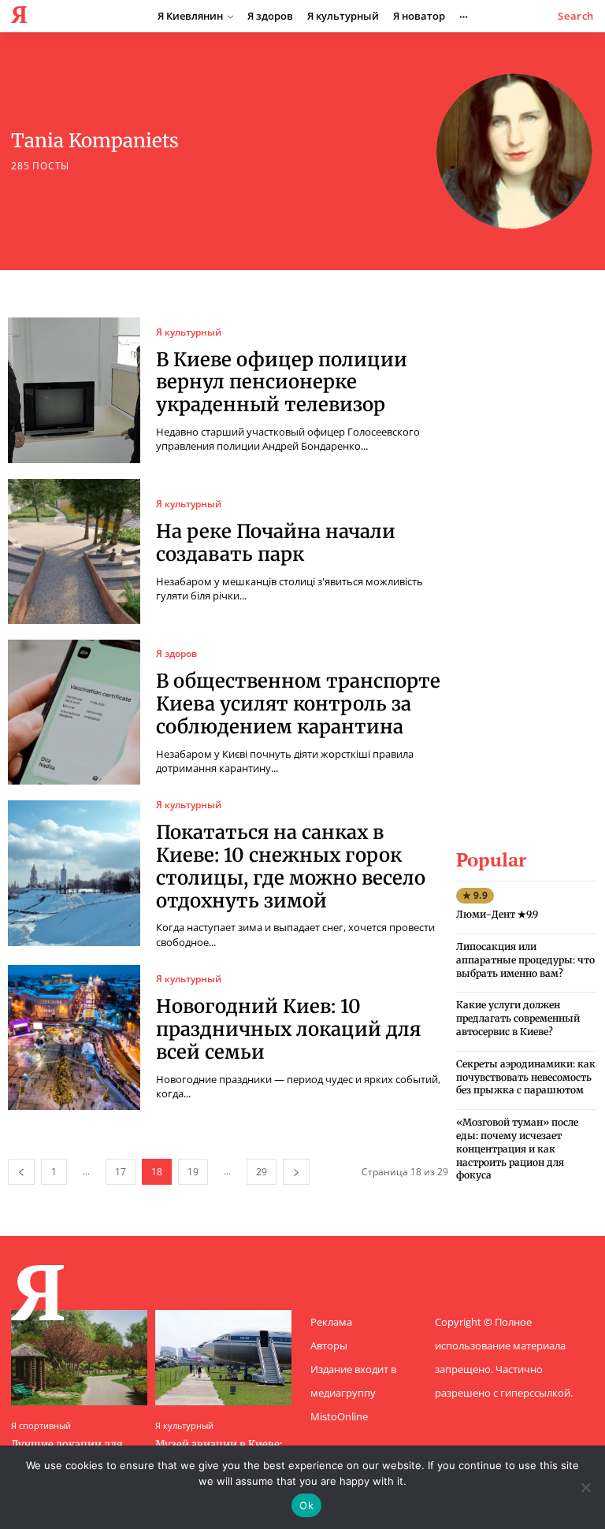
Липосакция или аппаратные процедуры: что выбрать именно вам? (525, 960)
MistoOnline (339, 1416)
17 (120, 1171)
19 (193, 1171)
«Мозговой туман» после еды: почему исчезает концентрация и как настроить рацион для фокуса (517, 1148)
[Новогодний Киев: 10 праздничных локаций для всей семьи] (74, 1037)
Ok (306, 1505)
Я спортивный (41, 1425)
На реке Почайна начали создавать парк (275, 542)
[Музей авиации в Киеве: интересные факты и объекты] (223, 1357)
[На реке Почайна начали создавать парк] (74, 551)
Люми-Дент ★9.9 (497, 914)
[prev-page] (21, 1172)
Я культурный (188, 332)
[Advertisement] (530, 553)
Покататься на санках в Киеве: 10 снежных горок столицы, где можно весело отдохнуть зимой (290, 866)
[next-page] (296, 1172)
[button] (576, 16)
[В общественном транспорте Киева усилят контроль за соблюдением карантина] (74, 712)
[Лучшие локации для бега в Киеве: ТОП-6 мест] (79, 1357)
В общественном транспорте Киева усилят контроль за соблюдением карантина (298, 704)
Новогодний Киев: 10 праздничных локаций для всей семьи (288, 1029)
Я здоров (176, 654)
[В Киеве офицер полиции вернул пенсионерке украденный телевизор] (74, 389)
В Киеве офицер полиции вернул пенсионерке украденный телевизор (281, 382)
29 (261, 1171)
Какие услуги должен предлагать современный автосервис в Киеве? (518, 1018)
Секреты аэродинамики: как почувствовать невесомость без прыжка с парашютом (526, 1077)
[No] (585, 1487)
